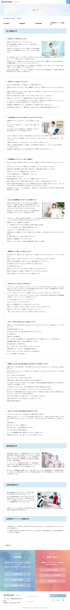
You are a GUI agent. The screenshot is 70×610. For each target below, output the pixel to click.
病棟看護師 (22, 23)
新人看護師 (6, 23)
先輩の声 (8, 545)
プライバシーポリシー (33, 596)
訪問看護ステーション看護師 (57, 23)
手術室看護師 (38, 23)
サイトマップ (31, 601)
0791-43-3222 (12, 602)
